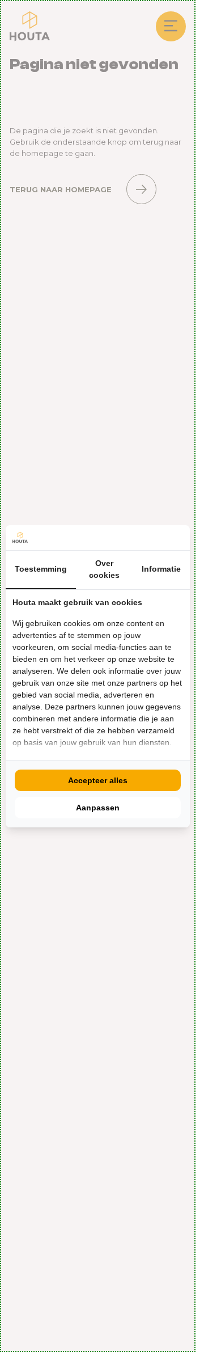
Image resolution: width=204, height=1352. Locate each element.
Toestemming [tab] (41, 568)
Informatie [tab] (161, 568)
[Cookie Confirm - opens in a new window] (180, 537)
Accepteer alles (98, 780)
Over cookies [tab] (104, 569)
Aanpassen (98, 807)
